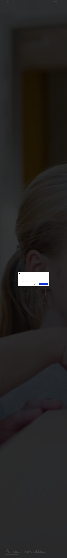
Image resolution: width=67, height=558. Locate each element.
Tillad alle (43, 284)
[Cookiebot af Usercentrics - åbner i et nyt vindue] (45, 273)
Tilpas (33, 284)
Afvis (23, 284)
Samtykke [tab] (23, 275)
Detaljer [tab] (33, 275)
